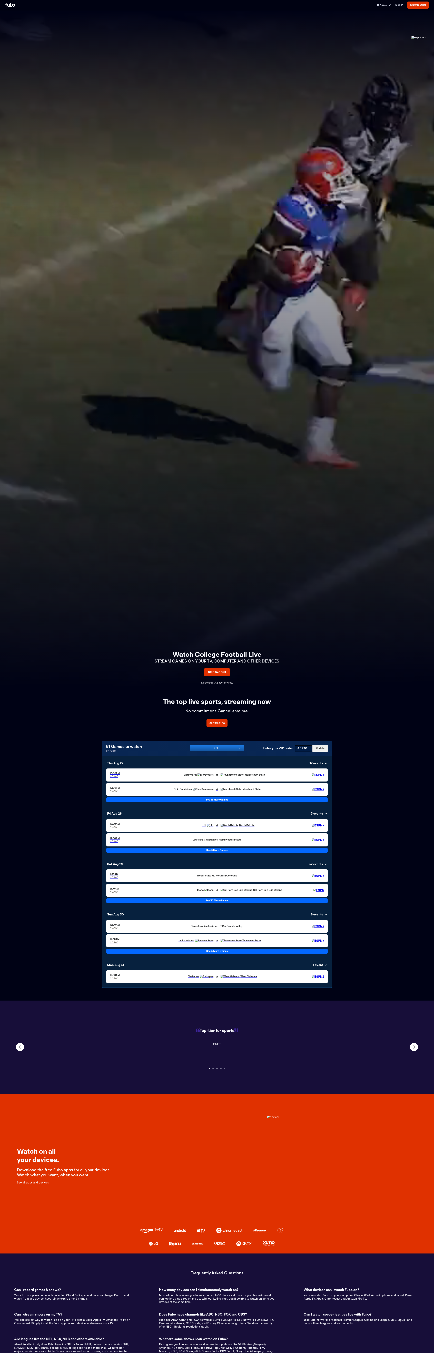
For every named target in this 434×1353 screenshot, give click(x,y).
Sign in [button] (399, 5)
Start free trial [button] (418, 5)
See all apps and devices (33, 1182)
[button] (217, 763)
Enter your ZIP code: (278, 748)
